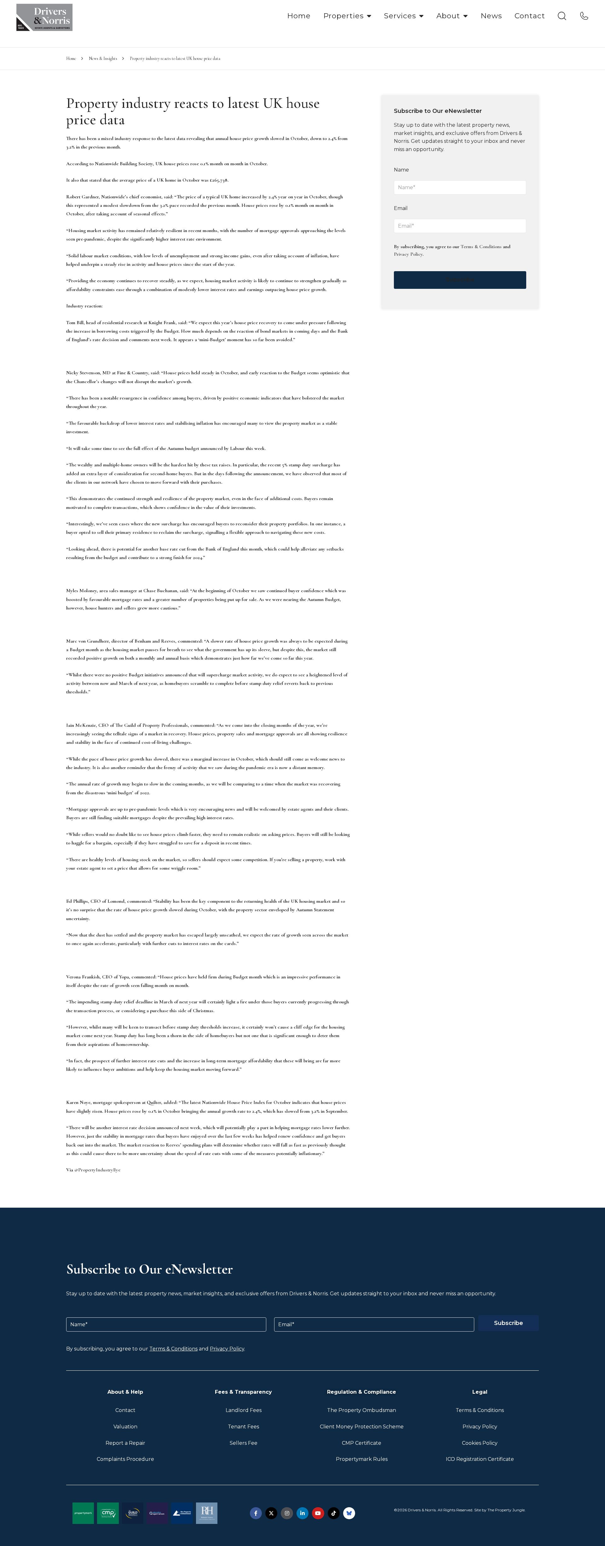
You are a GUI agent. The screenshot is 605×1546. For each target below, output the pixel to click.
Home (299, 15)
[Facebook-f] (256, 1513)
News (491, 15)
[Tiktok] (334, 1513)
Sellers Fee (243, 1443)
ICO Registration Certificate (480, 1459)
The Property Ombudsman (361, 1410)
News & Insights (103, 58)
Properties (343, 15)
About (448, 15)
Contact (530, 15)
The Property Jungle (506, 1510)
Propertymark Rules (362, 1459)
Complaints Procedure (125, 1459)
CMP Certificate (361, 1443)
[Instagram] (287, 1513)
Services (400, 15)
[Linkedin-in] (302, 1513)
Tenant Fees (243, 1427)
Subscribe (460, 279)
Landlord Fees (244, 1410)
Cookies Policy (480, 1443)
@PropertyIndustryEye (97, 1170)
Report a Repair (125, 1443)
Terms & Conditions (481, 246)
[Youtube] (318, 1513)
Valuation (125, 1427)
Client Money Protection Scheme (362, 1427)
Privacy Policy (408, 254)
